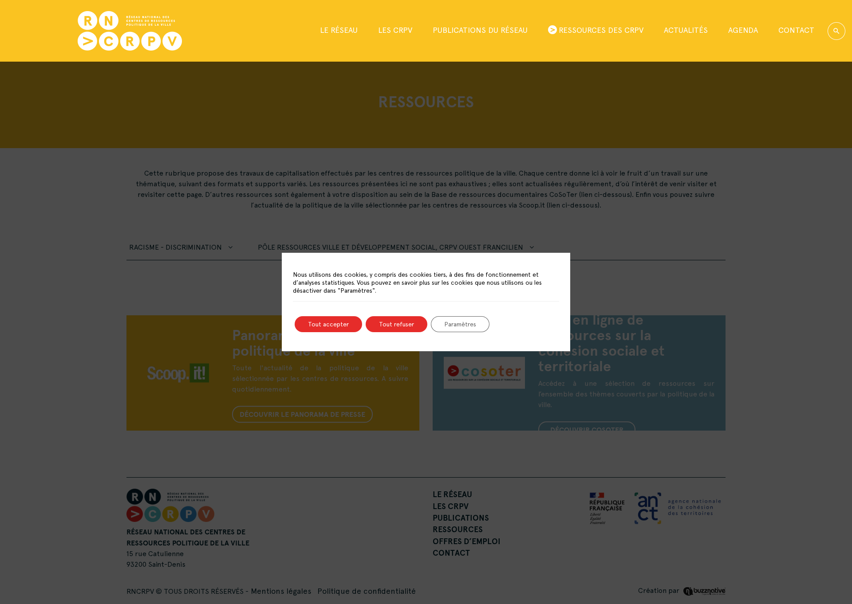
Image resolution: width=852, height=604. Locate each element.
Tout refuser (396, 324)
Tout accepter (328, 324)
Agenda (743, 30)
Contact (796, 30)
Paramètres (460, 324)
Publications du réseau (480, 30)
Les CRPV (395, 30)
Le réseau (339, 30)
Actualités (686, 30)
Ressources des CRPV (601, 30)
